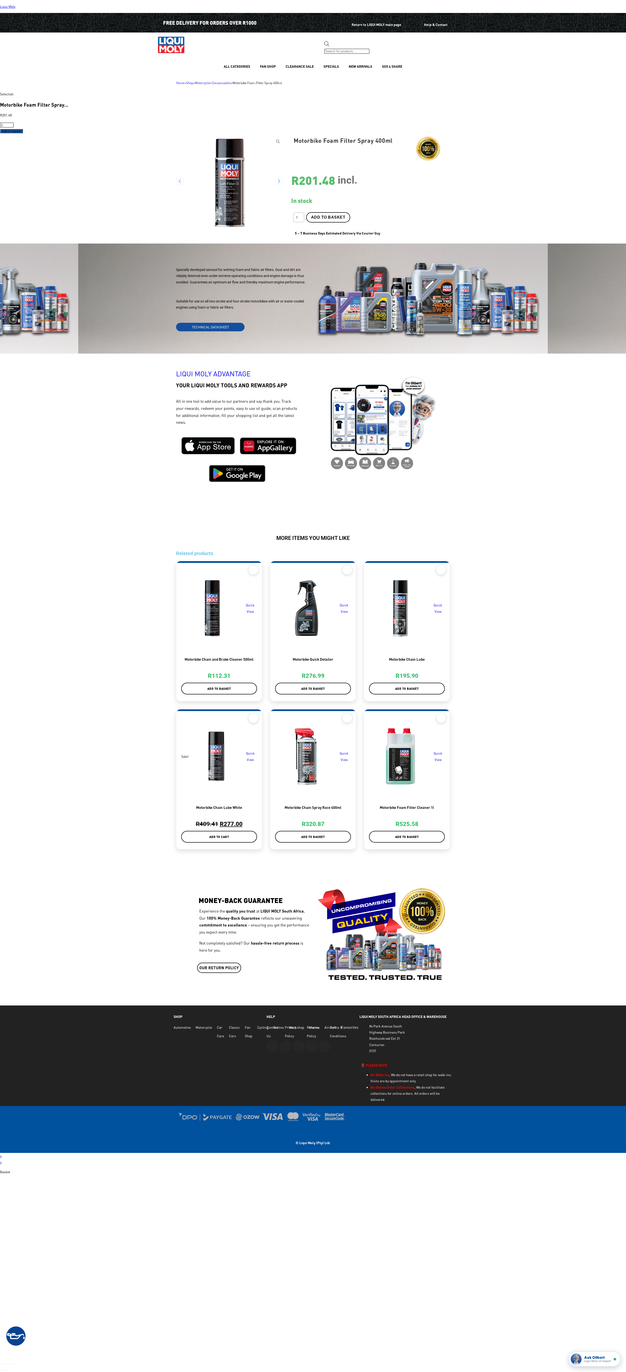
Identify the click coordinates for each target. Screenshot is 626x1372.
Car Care (220, 1031)
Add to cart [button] (219, 836)
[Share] (10, 1363)
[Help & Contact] (417, 21)
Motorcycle (202, 83)
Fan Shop (268, 66)
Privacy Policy (290, 1031)
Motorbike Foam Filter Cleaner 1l (407, 807)
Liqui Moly (7, 6)
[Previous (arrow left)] (1, 1370)
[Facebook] (285, 1046)
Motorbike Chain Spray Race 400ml (313, 807)
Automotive (182, 1027)
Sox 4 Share (392, 66)
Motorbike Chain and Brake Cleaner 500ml (219, 659)
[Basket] (378, 47)
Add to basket (12, 131)
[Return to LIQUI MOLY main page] (341, 21)
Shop (189, 83)
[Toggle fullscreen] (6, 1363)
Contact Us (272, 1031)
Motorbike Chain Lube (407, 659)
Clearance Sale (300, 66)
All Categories (237, 66)
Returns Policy (313, 1031)
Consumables (221, 83)
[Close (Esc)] (14, 1363)
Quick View (250, 608)
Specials (331, 66)
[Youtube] (273, 1046)
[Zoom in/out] (1, 1363)
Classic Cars (234, 1031)
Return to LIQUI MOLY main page (376, 24)
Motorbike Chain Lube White (219, 807)
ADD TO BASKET (328, 217)
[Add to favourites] (253, 570)
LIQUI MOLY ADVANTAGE (213, 373)
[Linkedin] (311, 1046)
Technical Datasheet (210, 327)
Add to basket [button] (219, 688)
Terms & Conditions (338, 1031)
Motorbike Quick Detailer (313, 659)
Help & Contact (435, 24)
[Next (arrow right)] (6, 1370)
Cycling (262, 1027)
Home (180, 83)
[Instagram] (298, 1046)
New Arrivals (360, 66)
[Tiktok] (324, 1046)
